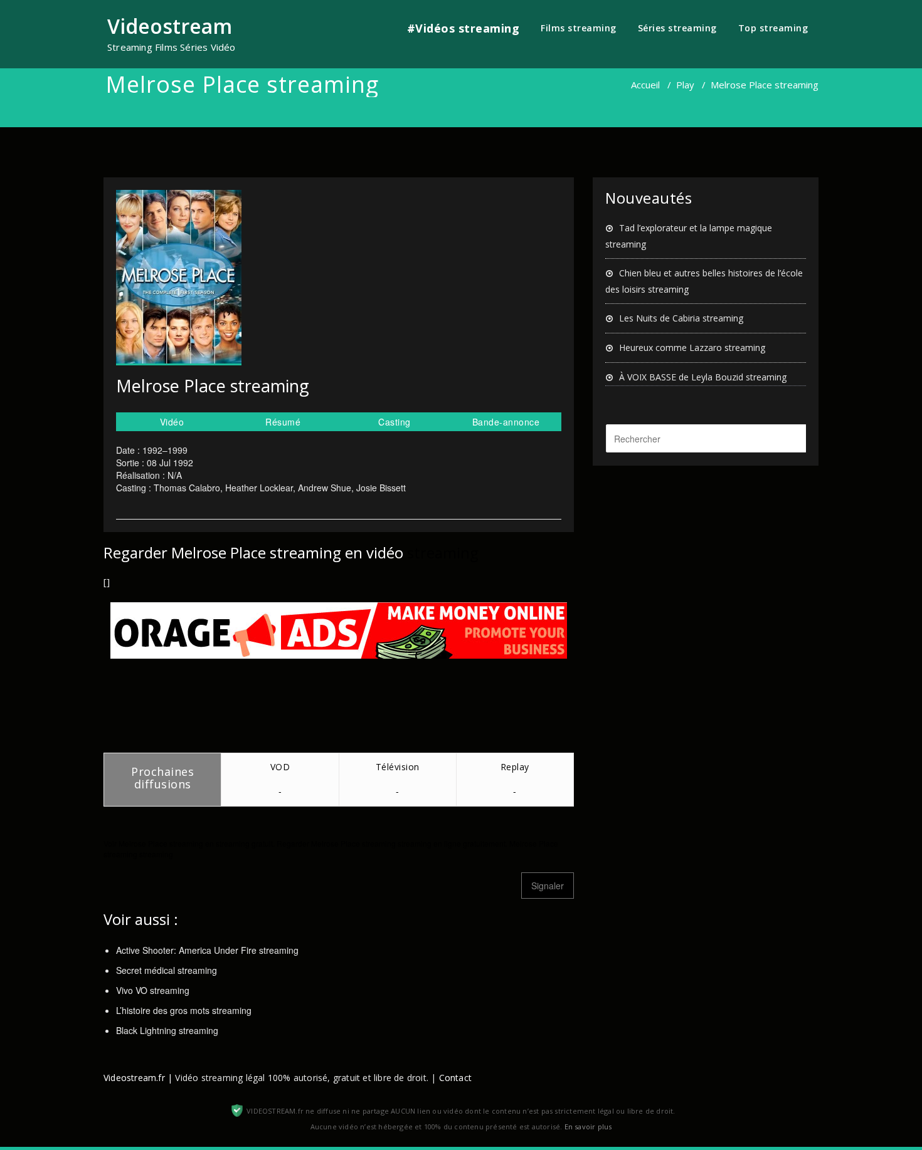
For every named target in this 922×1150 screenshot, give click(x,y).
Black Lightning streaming (167, 1030)
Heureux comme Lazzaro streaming (692, 347)
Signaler (547, 885)
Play (685, 84)
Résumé (282, 422)
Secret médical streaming (166, 970)
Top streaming (773, 28)
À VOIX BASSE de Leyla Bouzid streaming (703, 377)
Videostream (169, 26)
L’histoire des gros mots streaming (184, 1010)
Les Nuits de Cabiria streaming (681, 318)
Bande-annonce (506, 422)
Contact (455, 1078)
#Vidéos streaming (463, 28)
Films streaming (579, 28)
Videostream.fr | (137, 1078)
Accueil (645, 84)
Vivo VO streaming (152, 990)
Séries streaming (677, 28)
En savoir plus (588, 1126)
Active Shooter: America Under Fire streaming (207, 950)
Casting (394, 422)
